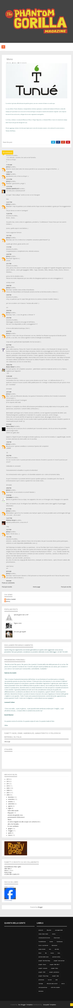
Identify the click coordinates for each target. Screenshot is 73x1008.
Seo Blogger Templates (25, 1005)
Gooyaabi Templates (49, 1005)
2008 (8, 790)
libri (46, 953)
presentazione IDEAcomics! (16, 817)
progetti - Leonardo (42, 968)
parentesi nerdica (56, 956)
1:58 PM (8, 442)
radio (56, 979)
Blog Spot (49, 930)
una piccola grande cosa (15, 815)
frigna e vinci (18, 623)
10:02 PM (9, 365)
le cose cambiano (13, 826)
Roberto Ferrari (11, 520)
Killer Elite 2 (7, 868)
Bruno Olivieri (10, 367)
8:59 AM (8, 571)
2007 (8, 793)
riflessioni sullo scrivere (52, 983)
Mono (9, 819)
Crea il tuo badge (8, 900)
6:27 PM (8, 345)
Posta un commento (8, 583)
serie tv (63, 983)
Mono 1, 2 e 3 (8, 870)
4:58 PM (8, 488)
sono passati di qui (42, 987)
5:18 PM (8, 495)
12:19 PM (9, 186)
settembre (11, 804)
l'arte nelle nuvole (13, 810)
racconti (50, 979)
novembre (11, 799)
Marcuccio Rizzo (27, 120)
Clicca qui (7, 741)
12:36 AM (9, 376)
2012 (8, 781)
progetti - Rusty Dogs (43, 976)
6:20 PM (8, 331)
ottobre (10, 801)
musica (52, 953)
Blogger (40, 907)
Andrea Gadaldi (11, 599)
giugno (10, 828)
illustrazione (54, 945)
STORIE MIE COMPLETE (11, 874)
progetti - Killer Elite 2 (54, 964)
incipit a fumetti (41, 949)
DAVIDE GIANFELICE (12, 188)
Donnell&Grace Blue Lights (12, 867)
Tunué (15, 109)
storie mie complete (55, 987)
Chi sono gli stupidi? (20, 632)
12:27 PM (9, 202)
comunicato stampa (62, 120)
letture (39, 953)
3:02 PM (8, 455)
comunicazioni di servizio (44, 937)
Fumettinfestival (42, 941)
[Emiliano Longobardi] (10, 893)
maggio (10, 831)
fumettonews (60, 941)
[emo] (8, 167)
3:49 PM (8, 295)
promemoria (41, 979)
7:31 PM (8, 537)
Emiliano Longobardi (9, 886)
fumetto (51, 941)
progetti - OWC (41, 972)
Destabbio (9, 497)
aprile (10, 833)
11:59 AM (9, 165)
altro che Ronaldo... (13, 824)
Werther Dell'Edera (10, 131)
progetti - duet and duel (59, 960)
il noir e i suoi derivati (43, 945)
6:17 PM (8, 509)
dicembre (11, 797)
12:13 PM (9, 179)
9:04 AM (8, 581)
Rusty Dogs (8, 872)
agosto (10, 806)
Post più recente (7, 587)
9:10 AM (8, 424)
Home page (36, 587)
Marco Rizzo (10, 426)
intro (50, 949)
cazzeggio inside (59, 930)
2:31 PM (8, 263)
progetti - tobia (55, 976)
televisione (40, 991)
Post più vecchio (66, 587)
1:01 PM (8, 235)
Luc (7, 347)
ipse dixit (57, 949)
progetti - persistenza (54, 972)
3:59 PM (8, 318)
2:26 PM (8, 254)
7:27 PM (8, 529)
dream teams (57, 937)
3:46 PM (8, 285)
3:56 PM (8, 310)
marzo (10, 835)
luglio (10, 808)
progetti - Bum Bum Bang (44, 960)
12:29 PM (9, 213)
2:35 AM (8, 392)
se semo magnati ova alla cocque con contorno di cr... (24, 822)
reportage (40, 983)
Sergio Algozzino (37, 120)
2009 (8, 788)
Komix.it (58, 109)
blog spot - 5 (11, 813)
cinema (53, 934)
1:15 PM (8, 247)
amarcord (40, 930)
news (59, 953)
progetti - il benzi (42, 964)
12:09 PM (9, 172)
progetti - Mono (54, 968)
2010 (8, 786)
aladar (8, 174)
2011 (8, 784)
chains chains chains (43, 934)
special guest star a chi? (21, 615)
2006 (8, 795)
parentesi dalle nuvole (43, 956)
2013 (8, 779)
